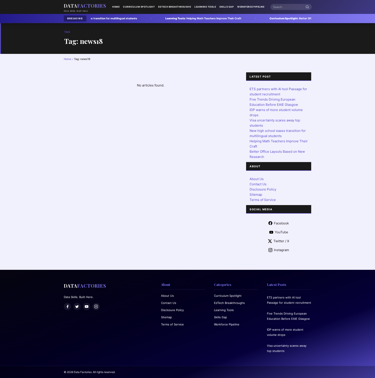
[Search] (307, 7)
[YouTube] (86, 306)
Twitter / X (281, 241)
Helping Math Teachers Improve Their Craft (180, 18)
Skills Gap (226, 6)
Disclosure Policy (263, 189)
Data (85, 5)
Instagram (281, 250)
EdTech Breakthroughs (174, 6)
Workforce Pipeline (250, 6)
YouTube (281, 232)
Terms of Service (263, 200)
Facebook (281, 223)
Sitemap (256, 194)
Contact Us (258, 184)
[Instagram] (96, 306)
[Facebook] (67, 306)
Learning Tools (205, 6)
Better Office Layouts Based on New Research (290, 18)
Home (116, 6)
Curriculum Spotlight (139, 6)
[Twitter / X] (77, 306)
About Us (257, 179)
